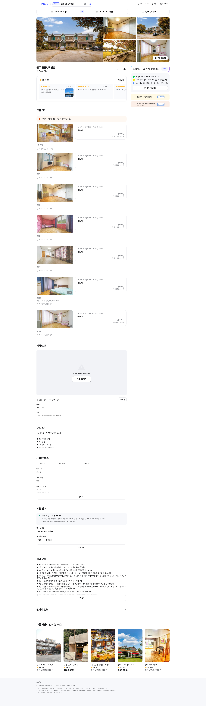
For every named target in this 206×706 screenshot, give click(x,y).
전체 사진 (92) (162, 58)
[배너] (150, 97)
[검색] (89, 4)
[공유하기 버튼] (124, 69)
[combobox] (71, 4)
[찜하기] (118, 69)
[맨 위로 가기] (200, 700)
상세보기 (80, 130)
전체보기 (121, 80)
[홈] (44, 4)
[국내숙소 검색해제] (58, 4)
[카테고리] (38, 4)
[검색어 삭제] (84, 4)
